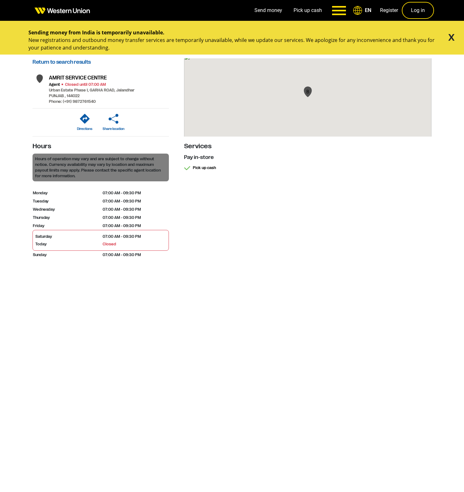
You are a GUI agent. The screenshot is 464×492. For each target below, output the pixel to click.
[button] (363, 10)
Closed (109, 244)
